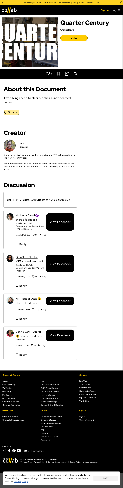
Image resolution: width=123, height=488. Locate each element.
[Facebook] (14, 450)
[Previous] (2, 2)
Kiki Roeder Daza (26, 299)
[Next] (120, 2)
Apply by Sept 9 (90, 2)
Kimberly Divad (25, 215)
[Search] (114, 10)
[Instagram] (4, 450)
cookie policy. (21, 481)
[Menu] (119, 10)
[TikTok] (9, 450)
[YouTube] (19, 450)
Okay (105, 478)
